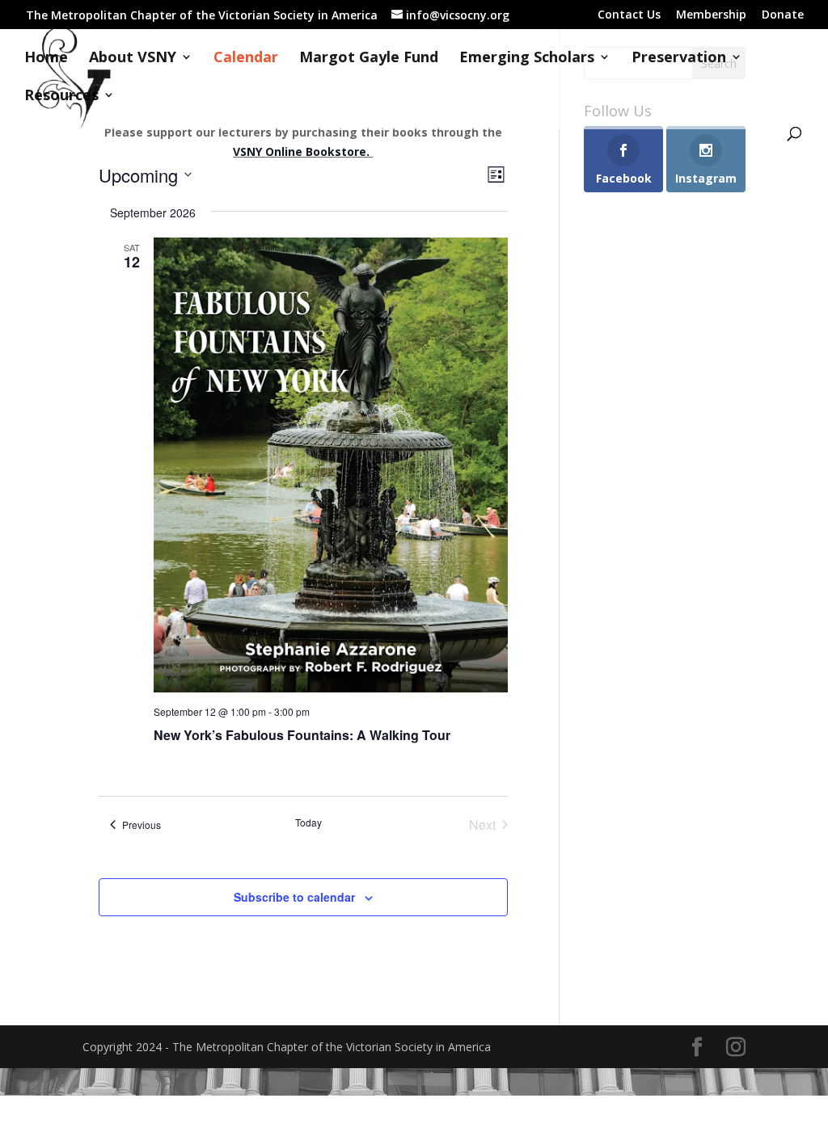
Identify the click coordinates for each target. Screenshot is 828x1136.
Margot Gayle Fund (368, 58)
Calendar (245, 58)
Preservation (679, 58)
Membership (711, 15)
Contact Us (629, 15)
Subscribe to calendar (294, 897)
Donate (783, 15)
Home (46, 58)
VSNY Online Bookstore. (303, 151)
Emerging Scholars (526, 58)
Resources (61, 96)
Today (308, 822)
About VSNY (132, 58)
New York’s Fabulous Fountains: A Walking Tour (302, 735)
